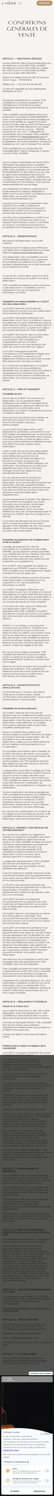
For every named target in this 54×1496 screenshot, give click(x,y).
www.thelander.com (33, 137)
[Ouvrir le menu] (20, 3)
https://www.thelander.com (27, 253)
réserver (44, 3)
